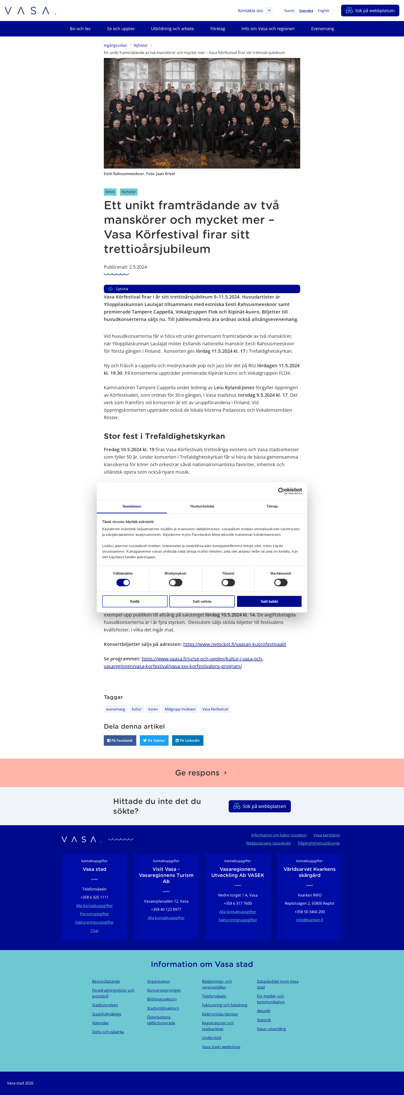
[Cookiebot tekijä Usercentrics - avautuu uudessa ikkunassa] (281, 490)
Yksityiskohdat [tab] (202, 506)
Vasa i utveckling (271, 1028)
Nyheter (141, 45)
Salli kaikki (269, 601)
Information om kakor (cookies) (279, 835)
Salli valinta (202, 601)
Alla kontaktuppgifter (94, 905)
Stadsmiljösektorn (163, 1008)
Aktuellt (263, 1010)
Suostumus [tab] (132, 506)
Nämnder (100, 1023)
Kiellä (134, 601)
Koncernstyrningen (164, 990)
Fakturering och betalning (224, 1005)
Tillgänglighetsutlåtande (319, 843)
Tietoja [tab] (272, 506)
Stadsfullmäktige (106, 1014)
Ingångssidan (115, 45)
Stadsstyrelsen (105, 1005)
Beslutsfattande (106, 981)
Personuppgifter (94, 913)
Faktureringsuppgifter (94, 922)
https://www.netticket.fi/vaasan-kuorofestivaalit (234, 644)
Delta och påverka (108, 1031)
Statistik (264, 1020)
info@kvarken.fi (309, 919)
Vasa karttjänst (327, 835)
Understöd (211, 1037)
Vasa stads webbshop (221, 1046)
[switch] (175, 582)
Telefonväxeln (214, 996)
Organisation (158, 981)
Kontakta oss (250, 10)
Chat (94, 930)
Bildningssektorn (162, 999)
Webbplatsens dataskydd (268, 843)
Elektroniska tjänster (220, 1014)
